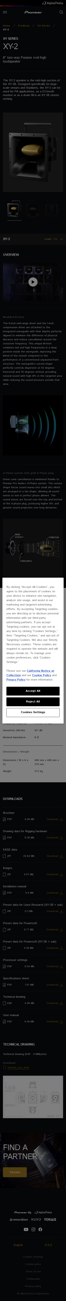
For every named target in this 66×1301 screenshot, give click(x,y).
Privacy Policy (15, 680)
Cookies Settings (33, 712)
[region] (33, 650)
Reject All (33, 702)
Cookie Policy (41, 675)
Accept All (33, 691)
